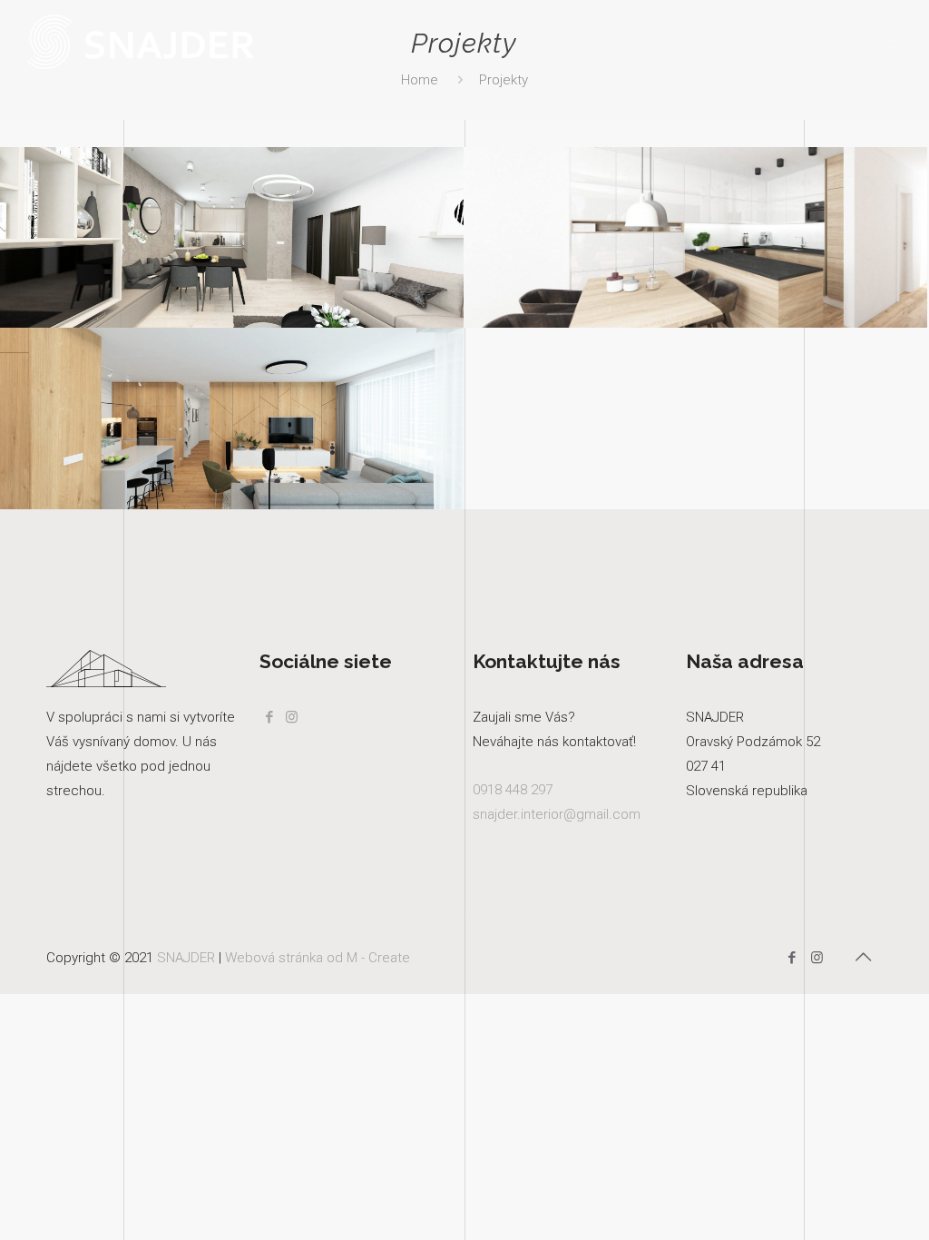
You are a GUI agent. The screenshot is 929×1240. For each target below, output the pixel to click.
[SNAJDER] (140, 41)
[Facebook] (792, 958)
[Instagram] (816, 958)
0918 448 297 (513, 790)
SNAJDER (186, 958)
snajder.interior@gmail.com (557, 814)
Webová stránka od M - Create (317, 958)
